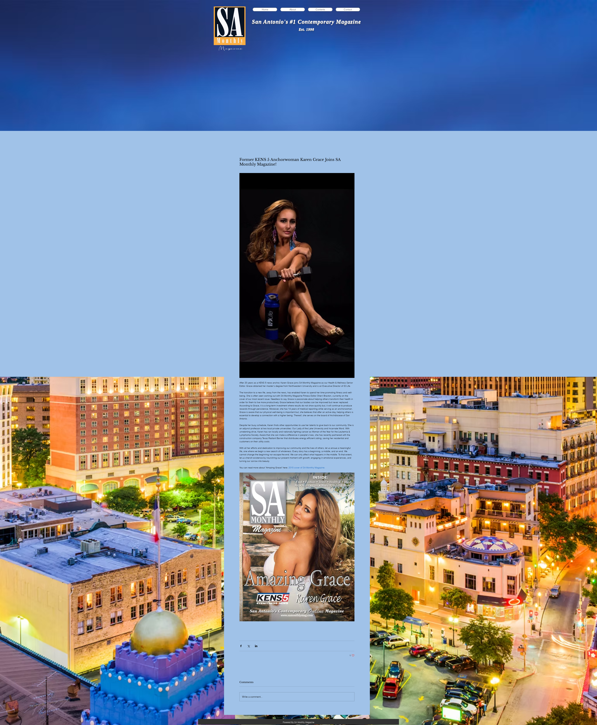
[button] (320, 9)
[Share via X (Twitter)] (248, 645)
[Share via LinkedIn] (256, 645)
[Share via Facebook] (240, 645)
